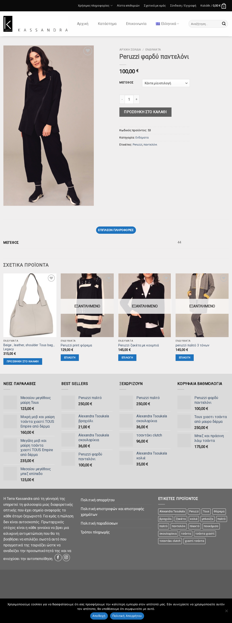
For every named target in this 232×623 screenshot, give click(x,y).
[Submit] (224, 24)
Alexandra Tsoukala (172, 511)
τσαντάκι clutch (170, 541)
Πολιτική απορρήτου (98, 500)
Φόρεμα (219, 511)
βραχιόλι (166, 519)
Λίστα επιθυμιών (128, 5)
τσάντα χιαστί (205, 533)
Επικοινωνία (136, 24)
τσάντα (186, 533)
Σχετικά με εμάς (155, 5)
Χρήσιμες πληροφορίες (93, 5)
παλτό (222, 519)
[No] (226, 612)
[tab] (116, 230)
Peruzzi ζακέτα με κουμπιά (138, 345)
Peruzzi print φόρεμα (76, 345)
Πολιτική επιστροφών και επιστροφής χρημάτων (112, 512)
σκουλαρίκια (168, 533)
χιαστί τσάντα (194, 541)
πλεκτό (195, 526)
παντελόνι (150, 144)
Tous (206, 511)
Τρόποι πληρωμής (95, 532)
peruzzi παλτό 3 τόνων (192, 345)
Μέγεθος (126, 82)
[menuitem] (167, 23)
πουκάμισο (211, 526)
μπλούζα (207, 519)
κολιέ (194, 519)
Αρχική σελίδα (130, 49)
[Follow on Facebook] (58, 557)
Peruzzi (137, 144)
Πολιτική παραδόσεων (99, 523)
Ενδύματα (153, 49)
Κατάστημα (107, 24)
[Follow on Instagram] (66, 557)
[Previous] (3, 323)
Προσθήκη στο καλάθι (145, 112)
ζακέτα (181, 519)
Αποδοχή (99, 616)
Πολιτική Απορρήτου (127, 616)
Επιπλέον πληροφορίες (116, 230)
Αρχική (82, 24)
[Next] (228, 323)
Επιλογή (69, 357)
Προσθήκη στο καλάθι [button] (23, 361)
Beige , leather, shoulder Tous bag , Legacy (28, 347)
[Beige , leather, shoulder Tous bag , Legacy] (29, 305)
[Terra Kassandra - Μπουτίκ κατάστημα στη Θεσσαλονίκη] (35, 24)
